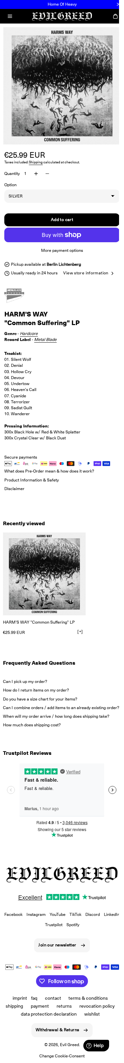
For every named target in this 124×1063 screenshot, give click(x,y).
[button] (10, 16)
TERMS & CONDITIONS (85, 1006)
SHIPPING (12, 1014)
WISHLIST (89, 1022)
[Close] (118, 4)
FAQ (31, 1006)
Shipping (36, 157)
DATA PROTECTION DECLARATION (46, 1022)
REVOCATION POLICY (94, 1014)
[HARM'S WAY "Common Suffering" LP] (44, 576)
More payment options (60, 245)
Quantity (12, 168)
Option (10, 180)
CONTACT (50, 1006)
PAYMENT (37, 1014)
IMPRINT (17, 1006)
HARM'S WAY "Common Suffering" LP (39, 625)
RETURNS (61, 1014)
